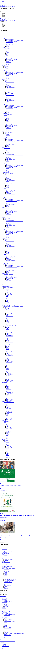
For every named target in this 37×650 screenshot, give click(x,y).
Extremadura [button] (4, 196)
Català (3, 14)
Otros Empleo (6, 555)
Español (3, 13)
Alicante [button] (7, 185)
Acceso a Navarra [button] (7, 239)
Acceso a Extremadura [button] (7, 197)
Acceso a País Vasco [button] (7, 249)
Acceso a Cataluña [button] (7, 148)
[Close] (0, 592)
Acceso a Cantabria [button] (7, 103)
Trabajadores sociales (7, 585)
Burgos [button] (7, 116)
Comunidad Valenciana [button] (9, 297)
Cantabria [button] (7, 292)
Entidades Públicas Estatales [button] (10, 44)
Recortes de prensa (7, 565)
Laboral (5, 586)
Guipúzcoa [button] (7, 252)
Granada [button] (7, 52)
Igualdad (3, 561)
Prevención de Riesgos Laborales (7, 566)
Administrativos (6, 569)
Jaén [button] (7, 54)
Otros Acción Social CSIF (8, 551)
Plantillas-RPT (6, 556)
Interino (5, 575)
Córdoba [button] (7, 51)
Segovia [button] (7, 119)
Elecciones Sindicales (5, 553)
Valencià (3, 26)
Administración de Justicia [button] (10, 39)
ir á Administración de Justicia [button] (8, 287)
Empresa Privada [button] (8, 43)
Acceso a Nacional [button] (7, 37)
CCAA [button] (5, 288)
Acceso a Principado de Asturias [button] (9, 263)
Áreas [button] (5, 38)
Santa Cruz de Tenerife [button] (9, 93)
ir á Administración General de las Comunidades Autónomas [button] (13, 306)
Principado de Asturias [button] (5, 262)
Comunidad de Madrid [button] (5, 172)
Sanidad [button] (7, 46)
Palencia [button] (7, 118)
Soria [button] (7, 120)
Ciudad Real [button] (8, 135)
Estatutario (5, 573)
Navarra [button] (3, 238)
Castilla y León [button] (4, 113)
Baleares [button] (3, 79)
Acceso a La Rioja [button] (7, 218)
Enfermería (6, 588)
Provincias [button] (5, 49)
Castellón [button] (7, 186)
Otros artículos (4, 612)
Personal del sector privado (8, 582)
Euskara (3, 15)
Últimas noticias (4, 549)
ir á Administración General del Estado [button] (10, 325)
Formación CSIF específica (8, 559)
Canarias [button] (7, 291)
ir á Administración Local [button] (8, 344)
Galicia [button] (3, 207)
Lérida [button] (7, 151)
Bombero (5, 570)
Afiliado (3, 3)
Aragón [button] (3, 65)
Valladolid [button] (7, 121)
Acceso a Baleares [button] (7, 80)
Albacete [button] (7, 134)
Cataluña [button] (3, 147)
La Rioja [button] (3, 217)
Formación (4, 558)
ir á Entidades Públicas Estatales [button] (9, 402)
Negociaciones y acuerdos (6, 562)
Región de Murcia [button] (5, 273)
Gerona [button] (7, 150)
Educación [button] (7, 61)
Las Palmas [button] (8, 92)
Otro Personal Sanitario (7, 578)
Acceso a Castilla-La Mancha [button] (8, 132)
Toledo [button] (7, 137)
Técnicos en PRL (7, 584)
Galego (3, 16)
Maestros (5, 625)
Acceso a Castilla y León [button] (8, 114)
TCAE (5, 587)
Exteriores (3, 557)
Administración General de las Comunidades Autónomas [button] (14, 40)
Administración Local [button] (9, 42)
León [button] (7, 117)
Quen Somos (4, 644)
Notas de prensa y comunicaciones (9, 564)
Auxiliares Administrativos (8, 619)
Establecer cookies (5, 648)
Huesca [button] (7, 68)
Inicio (3, 1)
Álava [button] (7, 251)
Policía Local (6, 632)
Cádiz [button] (7, 50)
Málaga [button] (7, 55)
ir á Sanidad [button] (6, 440)
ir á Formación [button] (6, 421)
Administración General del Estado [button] (11, 41)
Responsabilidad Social (5, 567)
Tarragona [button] (7, 152)
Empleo (3, 554)
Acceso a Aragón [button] (6, 66)
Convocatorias (4, 552)
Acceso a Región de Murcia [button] (8, 274)
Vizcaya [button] (7, 253)
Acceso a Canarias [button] (7, 90)
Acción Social (4, 550)
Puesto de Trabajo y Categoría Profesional (8, 568)
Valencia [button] (7, 187)
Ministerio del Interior (7, 577)
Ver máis (2, 542)
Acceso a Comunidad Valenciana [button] (9, 183)
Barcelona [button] (7, 149)
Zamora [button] (7, 122)
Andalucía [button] (3, 47)
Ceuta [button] (7, 296)
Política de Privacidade (5, 646)
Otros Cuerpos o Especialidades (9, 580)
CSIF (1, 642)
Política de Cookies (5, 647)
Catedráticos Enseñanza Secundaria (9, 571)
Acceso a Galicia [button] (6, 208)
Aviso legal (4, 645)
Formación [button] (7, 45)
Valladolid (4, 18)
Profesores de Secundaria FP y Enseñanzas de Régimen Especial (14, 583)
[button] (4, 11)
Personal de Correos (7, 581)
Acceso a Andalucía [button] (7, 48)
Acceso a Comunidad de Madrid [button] (9, 173)
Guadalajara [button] (8, 136)
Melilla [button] (3, 228)
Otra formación (6, 560)
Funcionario (6, 574)
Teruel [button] (7, 69)
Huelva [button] (7, 53)
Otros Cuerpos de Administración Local (10, 579)
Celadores (5, 572)
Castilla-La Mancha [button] (5, 131)
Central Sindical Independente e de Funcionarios (7, 6)
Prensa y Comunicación (6, 613)
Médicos (5, 626)
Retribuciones (6, 606)
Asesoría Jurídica (5, 599)
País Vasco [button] (7, 303)
